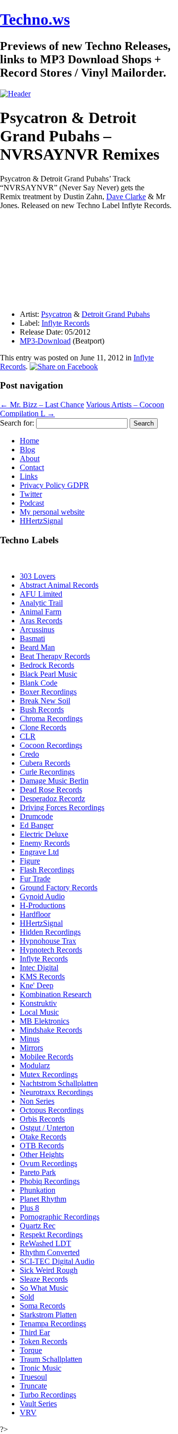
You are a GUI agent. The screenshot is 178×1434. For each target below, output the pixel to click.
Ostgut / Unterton (47, 1128)
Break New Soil (45, 700)
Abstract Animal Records (59, 585)
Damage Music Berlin (54, 781)
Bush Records (42, 709)
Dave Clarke (126, 196)
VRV (28, 1412)
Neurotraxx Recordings (56, 1092)
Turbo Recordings (48, 1395)
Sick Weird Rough (49, 1270)
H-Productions (42, 905)
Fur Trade (35, 878)
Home (29, 440)
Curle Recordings (47, 772)
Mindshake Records (51, 1030)
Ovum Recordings (48, 1163)
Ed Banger (36, 825)
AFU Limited (41, 594)
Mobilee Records (46, 1056)
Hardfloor (35, 914)
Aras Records (41, 620)
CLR (28, 736)
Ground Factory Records (58, 887)
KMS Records (42, 976)
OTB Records (42, 1145)
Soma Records (42, 1306)
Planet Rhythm (43, 1199)
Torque (31, 1350)
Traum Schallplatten (51, 1359)
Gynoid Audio (42, 896)
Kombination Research (55, 994)
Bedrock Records (47, 665)
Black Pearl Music (48, 674)
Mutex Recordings (49, 1074)
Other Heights (42, 1154)
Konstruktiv (38, 1003)
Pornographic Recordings (59, 1217)
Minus (30, 1039)
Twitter (31, 494)
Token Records (43, 1341)
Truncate (33, 1386)
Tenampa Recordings (53, 1323)
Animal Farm (40, 612)
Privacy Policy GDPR (54, 485)
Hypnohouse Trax (48, 941)
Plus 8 (29, 1208)
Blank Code (38, 683)
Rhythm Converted (50, 1252)
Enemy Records (45, 843)
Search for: (17, 423)
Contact (32, 467)
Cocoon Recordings (51, 745)
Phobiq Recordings (50, 1181)
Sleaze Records (44, 1279)
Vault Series (38, 1403)
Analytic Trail (41, 603)
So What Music (44, 1288)
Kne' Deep (36, 985)
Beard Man (37, 647)
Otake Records (43, 1136)
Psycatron (56, 314)
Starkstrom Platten (48, 1314)
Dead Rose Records (51, 789)
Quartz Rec (37, 1225)
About (30, 458)
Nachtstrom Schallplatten (59, 1083)
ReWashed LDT (45, 1243)
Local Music (39, 1012)
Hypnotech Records (51, 950)
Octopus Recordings (52, 1110)
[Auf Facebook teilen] (64, 366)
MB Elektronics (44, 1021)
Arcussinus (37, 629)
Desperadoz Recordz (52, 798)
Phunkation (37, 1190)
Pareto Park (38, 1172)
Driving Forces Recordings (62, 807)
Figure (30, 861)
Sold (27, 1297)
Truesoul (33, 1377)
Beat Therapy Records (55, 656)
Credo (29, 754)
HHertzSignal (41, 521)
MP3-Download (45, 341)
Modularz (35, 1065)
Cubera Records (45, 763)
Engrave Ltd (39, 852)
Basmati (32, 638)
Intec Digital (39, 967)
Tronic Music (40, 1368)
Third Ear (35, 1332)
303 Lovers (37, 576)
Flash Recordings (47, 870)
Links (29, 476)
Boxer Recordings (48, 692)
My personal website (52, 512)
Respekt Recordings (51, 1234)
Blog (27, 449)
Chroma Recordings (51, 718)
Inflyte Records (65, 323)
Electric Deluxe (44, 834)
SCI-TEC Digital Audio (57, 1261)
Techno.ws (35, 19)
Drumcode (36, 816)
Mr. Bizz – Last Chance (42, 404)
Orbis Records (42, 1119)
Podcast (32, 503)
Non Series (37, 1101)
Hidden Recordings (50, 932)
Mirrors (31, 1047)
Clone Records (43, 727)
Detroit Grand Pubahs (116, 314)
